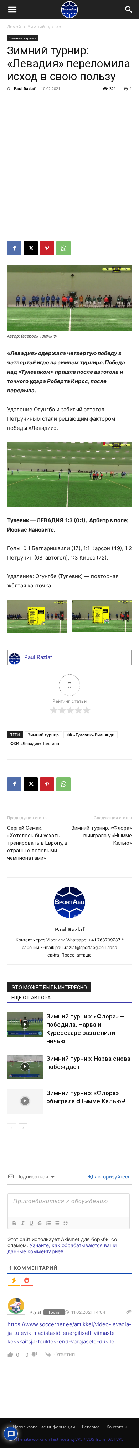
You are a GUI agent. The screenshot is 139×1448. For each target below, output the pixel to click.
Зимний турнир (44, 27)
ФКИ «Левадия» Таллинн (34, 743)
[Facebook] (14, 248)
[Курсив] (22, 1223)
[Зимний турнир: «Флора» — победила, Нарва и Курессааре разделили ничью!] (25, 1024)
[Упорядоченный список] (48, 1223)
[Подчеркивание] (31, 1223)
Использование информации (44, 1427)
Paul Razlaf (24, 88)
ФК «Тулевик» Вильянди (90, 734)
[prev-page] (11, 1127)
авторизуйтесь (112, 1176)
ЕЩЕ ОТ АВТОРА (31, 998)
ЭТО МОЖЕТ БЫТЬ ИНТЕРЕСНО (49, 988)
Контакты (117, 1427)
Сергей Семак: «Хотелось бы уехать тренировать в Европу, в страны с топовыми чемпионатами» (37, 843)
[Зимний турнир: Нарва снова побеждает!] (25, 1067)
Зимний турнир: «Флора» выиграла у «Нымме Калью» (101, 835)
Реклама (91, 1427)
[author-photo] (69, 919)
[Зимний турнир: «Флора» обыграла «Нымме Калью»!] (25, 1101)
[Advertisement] (69, 167)
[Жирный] (14, 1223)
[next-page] (23, 1127)
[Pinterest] (47, 248)
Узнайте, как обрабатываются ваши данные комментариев (62, 1248)
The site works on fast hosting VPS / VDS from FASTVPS (69, 1439)
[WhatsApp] (63, 248)
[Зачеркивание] (39, 1223)
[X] (31, 248)
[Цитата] (65, 1223)
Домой (14, 27)
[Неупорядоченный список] (56, 1223)
